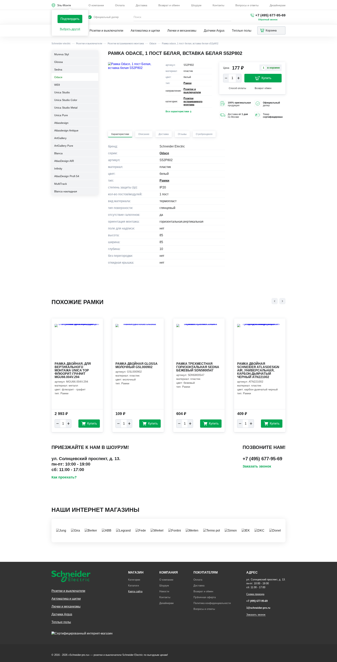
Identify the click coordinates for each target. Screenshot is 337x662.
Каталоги (133, 585)
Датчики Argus (214, 30)
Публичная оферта (204, 597)
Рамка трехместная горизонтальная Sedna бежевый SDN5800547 (197, 367)
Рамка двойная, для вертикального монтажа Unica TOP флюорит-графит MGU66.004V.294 (73, 370)
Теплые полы (241, 30)
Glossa (58, 61)
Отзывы (182, 134)
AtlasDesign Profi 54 (66, 176)
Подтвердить (69, 19)
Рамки (188, 83)
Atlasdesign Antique (66, 130)
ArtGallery (60, 138)
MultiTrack (60, 183)
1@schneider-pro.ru (258, 607)
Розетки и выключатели (106, 30)
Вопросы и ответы (247, 5)
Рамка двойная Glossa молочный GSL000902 (136, 365)
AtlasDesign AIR (64, 160)
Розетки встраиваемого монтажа (193, 101)
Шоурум (196, 5)
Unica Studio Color (65, 100)
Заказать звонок (257, 466)
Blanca (58, 153)
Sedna (58, 69)
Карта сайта (135, 591)
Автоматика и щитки (145, 30)
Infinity (58, 168)
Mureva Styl (61, 54)
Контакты (218, 5)
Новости (164, 591)
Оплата (120, 5)
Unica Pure (61, 115)
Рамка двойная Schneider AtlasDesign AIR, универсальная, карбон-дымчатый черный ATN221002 (258, 370)
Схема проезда (255, 594)
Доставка (141, 5)
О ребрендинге (204, 134)
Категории (134, 579)
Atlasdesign (61, 122)
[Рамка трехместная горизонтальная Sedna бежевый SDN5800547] (199, 342)
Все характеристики (177, 111)
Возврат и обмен (169, 5)
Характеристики (120, 134)
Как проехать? (64, 477)
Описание (143, 134)
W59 (57, 84)
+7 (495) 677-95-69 (270, 15)
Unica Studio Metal (65, 107)
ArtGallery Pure (63, 145)
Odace (58, 77)
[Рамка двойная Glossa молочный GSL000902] (138, 342)
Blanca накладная (65, 191)
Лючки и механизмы (181, 30)
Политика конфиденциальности (212, 603)
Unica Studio (62, 92)
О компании (96, 5)
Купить (266, 78)
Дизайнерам (278, 5)
